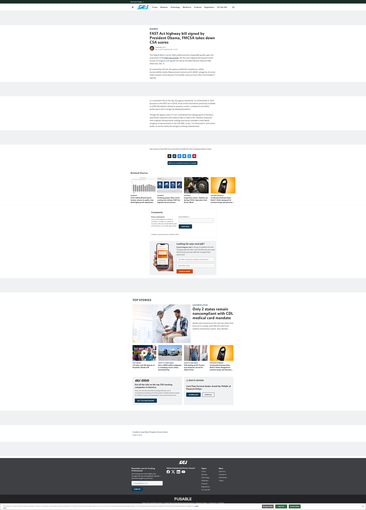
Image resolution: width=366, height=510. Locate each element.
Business (154, 29)
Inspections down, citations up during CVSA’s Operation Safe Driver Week (196, 200)
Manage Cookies (201, 503)
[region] (183, 506)
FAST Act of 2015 (171, 58)
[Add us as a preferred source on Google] (174, 156)
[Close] (363, 506)
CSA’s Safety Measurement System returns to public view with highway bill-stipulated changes (142, 200)
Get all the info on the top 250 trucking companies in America (153, 386)
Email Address (184, 217)
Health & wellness (191, 363)
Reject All (281, 506)
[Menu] (133, 7)
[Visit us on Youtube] (183, 472)
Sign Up (137, 489)
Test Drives (136, 363)
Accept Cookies (294, 506)
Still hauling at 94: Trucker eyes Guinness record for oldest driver (194, 367)
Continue (185, 226)
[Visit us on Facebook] (168, 472)
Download (193, 395)
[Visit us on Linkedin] (178, 472)
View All (208, 395)
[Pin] (194, 156)
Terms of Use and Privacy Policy (152, 503)
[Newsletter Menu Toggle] (233, 7)
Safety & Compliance (166, 363)
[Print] (169, 156)
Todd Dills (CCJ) (160, 47)
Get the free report (145, 401)
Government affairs (200, 305)
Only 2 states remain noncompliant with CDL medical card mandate (213, 313)
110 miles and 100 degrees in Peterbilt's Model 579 (143, 366)
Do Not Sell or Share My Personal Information (179, 503)
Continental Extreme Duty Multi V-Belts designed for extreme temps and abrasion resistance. (222, 200)
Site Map (221, 503)
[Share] (179, 156)
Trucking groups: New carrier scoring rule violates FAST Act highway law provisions (168, 200)
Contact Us (212, 503)
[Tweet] (189, 156)
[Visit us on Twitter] (173, 472)
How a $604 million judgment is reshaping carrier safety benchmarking (169, 367)
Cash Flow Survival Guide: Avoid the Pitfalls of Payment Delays (208, 387)
